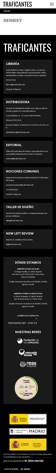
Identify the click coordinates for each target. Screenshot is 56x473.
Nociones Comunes (22, 171)
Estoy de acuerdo (11, 469)
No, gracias (25, 469)
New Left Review (20, 233)
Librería (12, 64)
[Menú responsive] (52, 4)
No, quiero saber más (34, 460)
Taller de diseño (20, 207)
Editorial (14, 145)
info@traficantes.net (28, 318)
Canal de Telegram (13, 89)
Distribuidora (17, 102)
